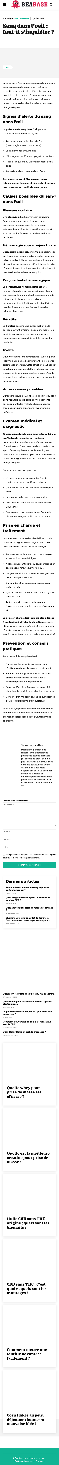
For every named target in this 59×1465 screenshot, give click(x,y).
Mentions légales (37, 1458)
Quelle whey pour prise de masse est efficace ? (29, 909)
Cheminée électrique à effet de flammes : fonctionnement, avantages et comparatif (28, 919)
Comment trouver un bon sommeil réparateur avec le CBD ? (27, 1023)
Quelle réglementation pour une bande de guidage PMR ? (28, 899)
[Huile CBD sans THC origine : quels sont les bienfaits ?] (29, 1194)
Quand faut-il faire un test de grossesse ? (24, 1031)
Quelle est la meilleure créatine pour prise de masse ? (28, 1157)
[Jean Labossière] (13, 765)
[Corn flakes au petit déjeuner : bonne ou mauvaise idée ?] (29, 1390)
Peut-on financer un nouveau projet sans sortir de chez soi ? (27, 889)
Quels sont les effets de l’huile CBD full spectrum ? (29, 993)
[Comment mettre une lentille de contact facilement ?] (29, 1325)
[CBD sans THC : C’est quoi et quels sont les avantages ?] (29, 1259)
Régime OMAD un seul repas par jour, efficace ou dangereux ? (28, 1013)
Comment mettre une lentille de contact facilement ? (27, 1353)
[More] (52, 732)
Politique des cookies (24, 1460)
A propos (40, 1460)
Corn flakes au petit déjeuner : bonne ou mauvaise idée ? (25, 1419)
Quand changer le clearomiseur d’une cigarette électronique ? (27, 1003)
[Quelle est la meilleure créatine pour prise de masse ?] (29, 1128)
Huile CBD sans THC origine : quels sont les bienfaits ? (28, 1222)
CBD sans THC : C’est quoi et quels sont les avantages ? (27, 1288)
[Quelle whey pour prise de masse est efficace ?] (29, 1063)
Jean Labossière (21, 19)
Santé (8, 67)
